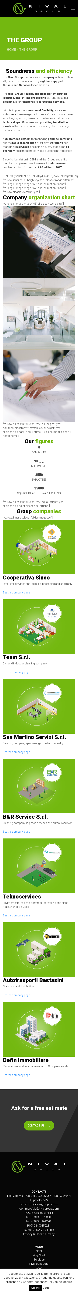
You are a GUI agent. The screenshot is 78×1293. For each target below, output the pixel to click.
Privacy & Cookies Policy (39, 1234)
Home (11, 49)
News (39, 1268)
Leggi (46, 1287)
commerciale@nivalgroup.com (39, 1208)
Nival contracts (38, 1263)
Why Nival (39, 1255)
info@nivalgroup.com (41, 1204)
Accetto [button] (35, 1287)
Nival (39, 1251)
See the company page (16, 592)
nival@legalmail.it (42, 1212)
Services (39, 1259)
